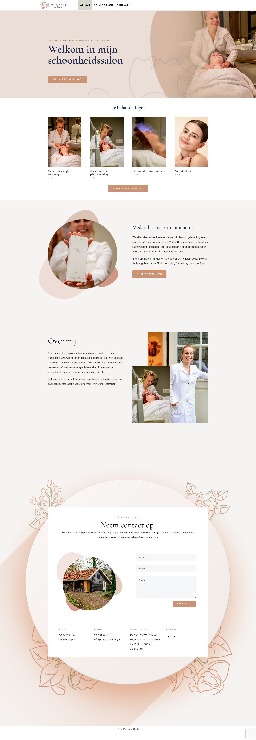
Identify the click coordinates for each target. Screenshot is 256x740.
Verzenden (184, 603)
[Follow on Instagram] (174, 636)
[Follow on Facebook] (168, 636)
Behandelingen (103, 5)
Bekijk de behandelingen (67, 79)
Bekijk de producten (149, 274)
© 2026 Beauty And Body (128, 729)
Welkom (85, 5)
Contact (122, 5)
